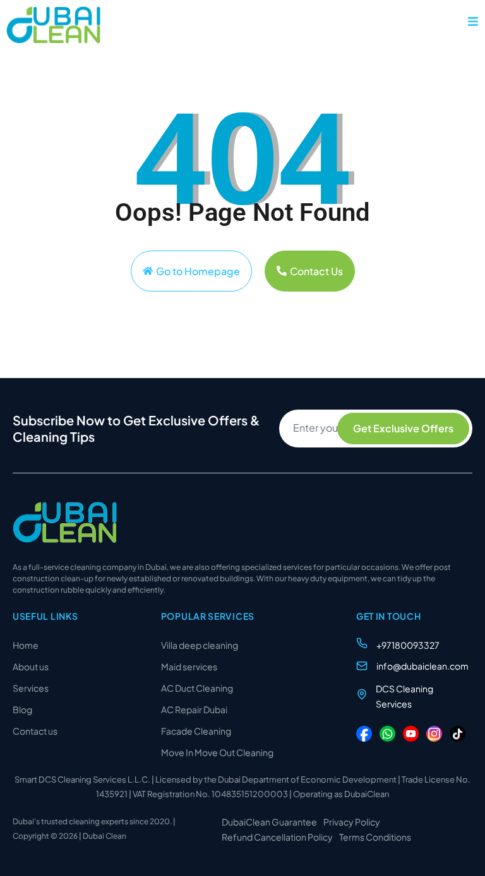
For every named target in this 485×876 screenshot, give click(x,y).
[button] (473, 21)
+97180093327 (408, 645)
